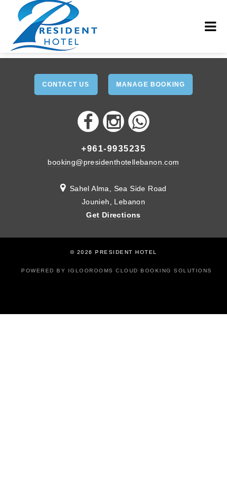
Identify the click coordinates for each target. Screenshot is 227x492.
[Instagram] (113, 121)
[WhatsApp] (138, 121)
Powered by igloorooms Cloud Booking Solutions (116, 270)
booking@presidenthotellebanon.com (113, 162)
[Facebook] (88, 121)
